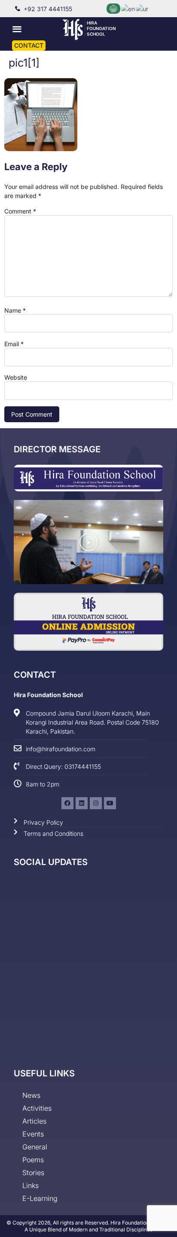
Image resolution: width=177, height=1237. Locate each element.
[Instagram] (96, 803)
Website (15, 378)
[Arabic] (114, 8)
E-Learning (40, 1198)
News (31, 1095)
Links (30, 1185)
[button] (16, 29)
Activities (37, 1108)
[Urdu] (142, 8)
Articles (34, 1121)
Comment (20, 211)
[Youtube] (110, 803)
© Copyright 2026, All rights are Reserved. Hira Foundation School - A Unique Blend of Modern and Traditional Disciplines (88, 1226)
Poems (33, 1159)
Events (33, 1134)
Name (15, 311)
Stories (33, 1172)
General (34, 1147)
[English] (128, 8)
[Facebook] (67, 803)
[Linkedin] (82, 803)
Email (14, 344)
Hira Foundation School (101, 28)
